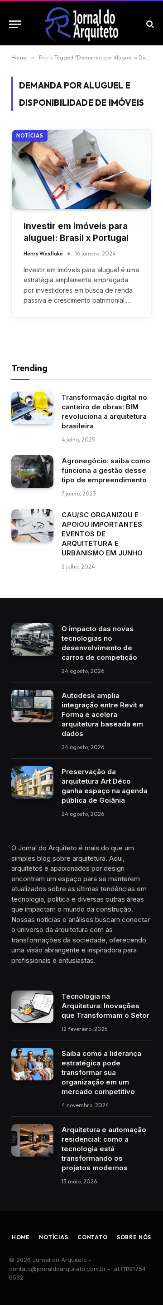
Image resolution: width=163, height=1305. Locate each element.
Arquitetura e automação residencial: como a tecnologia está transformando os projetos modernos (104, 1148)
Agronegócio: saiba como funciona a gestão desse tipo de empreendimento (106, 470)
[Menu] (15, 24)
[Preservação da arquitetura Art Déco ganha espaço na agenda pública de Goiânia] (32, 782)
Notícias (29, 135)
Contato (92, 1237)
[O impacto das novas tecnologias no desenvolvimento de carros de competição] (32, 639)
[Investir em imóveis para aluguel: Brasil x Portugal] (81, 169)
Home (21, 1237)
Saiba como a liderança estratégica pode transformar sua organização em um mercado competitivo (101, 1072)
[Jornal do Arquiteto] (81, 24)
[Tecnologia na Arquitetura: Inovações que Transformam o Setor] (32, 1007)
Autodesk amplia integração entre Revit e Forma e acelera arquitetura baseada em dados (103, 714)
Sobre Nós (134, 1237)
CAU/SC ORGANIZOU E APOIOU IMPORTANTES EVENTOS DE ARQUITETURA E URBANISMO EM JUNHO (102, 533)
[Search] (149, 24)
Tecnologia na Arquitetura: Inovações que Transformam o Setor (105, 1006)
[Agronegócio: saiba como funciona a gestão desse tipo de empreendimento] (32, 471)
